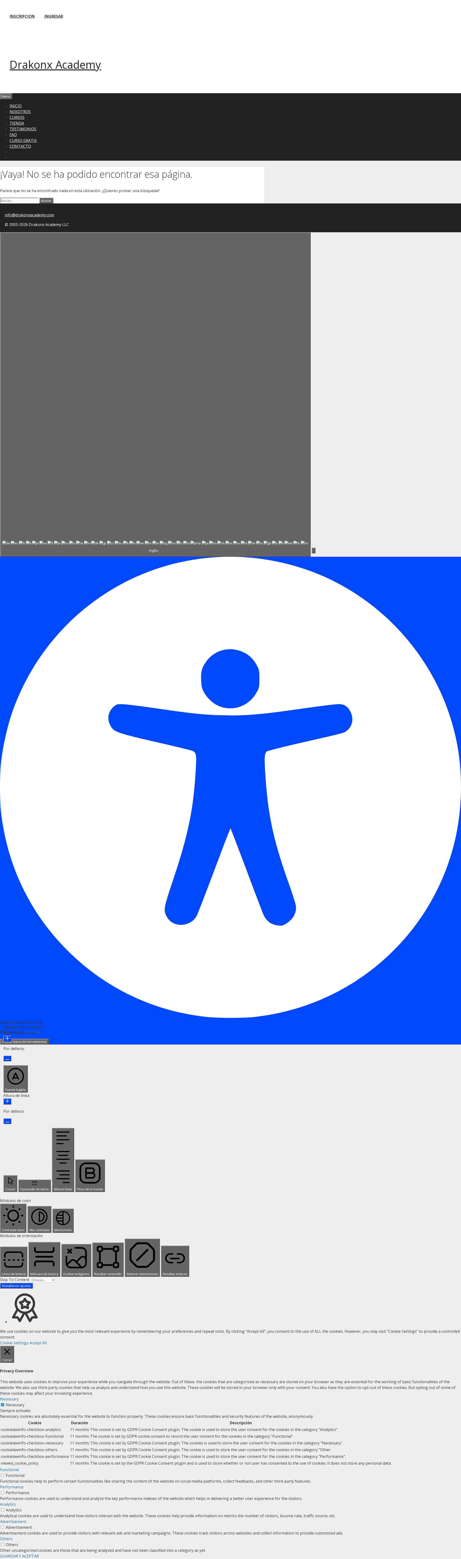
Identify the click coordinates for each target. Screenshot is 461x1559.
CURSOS (17, 117)
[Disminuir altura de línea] (7, 1121)
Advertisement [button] (13, 1521)
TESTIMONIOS (23, 129)
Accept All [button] (38, 1342)
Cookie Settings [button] (14, 1342)
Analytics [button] (8, 1504)
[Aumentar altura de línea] (7, 1101)
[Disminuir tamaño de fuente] (7, 1058)
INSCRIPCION (22, 16)
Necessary (15, 1404)
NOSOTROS (20, 111)
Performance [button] (12, 1487)
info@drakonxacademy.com (29, 215)
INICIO (16, 106)
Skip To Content (15, 1279)
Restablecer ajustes (16, 1286)
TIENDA (17, 123)
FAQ (13, 134)
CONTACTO (20, 146)
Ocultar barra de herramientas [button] (24, 1041)
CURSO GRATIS (23, 140)
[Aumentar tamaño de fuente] (7, 1039)
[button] (313, 550)
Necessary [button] (9, 1399)
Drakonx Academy (55, 64)
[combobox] (155, 394)
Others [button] (6, 1538)
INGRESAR (53, 16)
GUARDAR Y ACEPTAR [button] (19, 1556)
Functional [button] (9, 1469)
